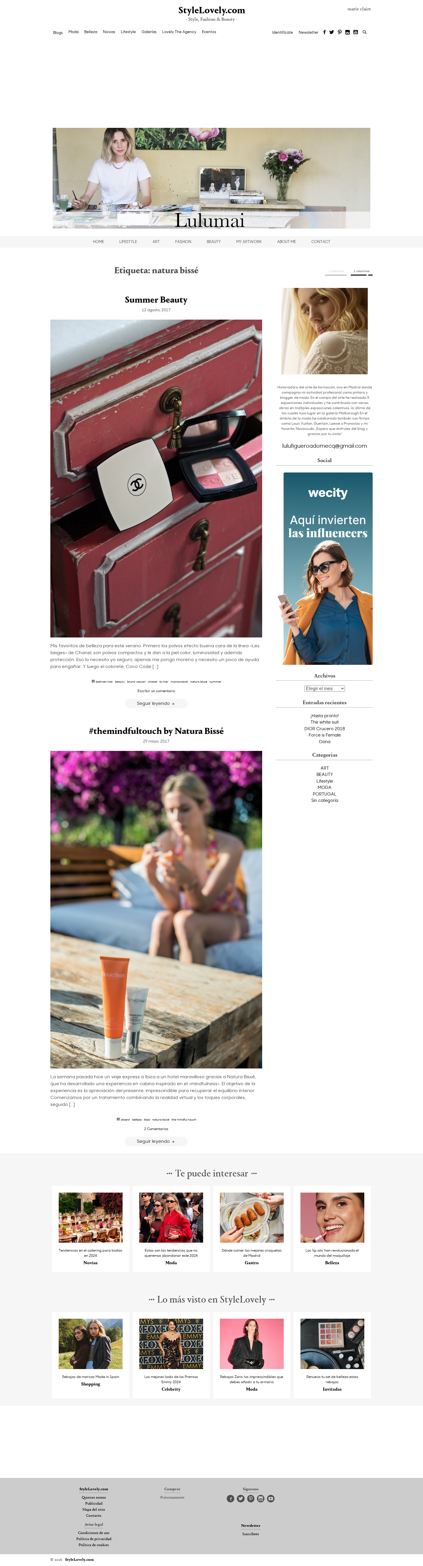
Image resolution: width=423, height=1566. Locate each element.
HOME (98, 241)
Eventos (209, 31)
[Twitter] (331, 32)
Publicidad (93, 1504)
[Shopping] (91, 1367)
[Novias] (91, 1241)
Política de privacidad (93, 1539)
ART (156, 241)
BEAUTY (214, 241)
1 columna (336, 271)
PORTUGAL (324, 794)
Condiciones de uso (93, 1533)
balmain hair (104, 681)
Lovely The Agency (179, 31)
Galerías (149, 31)
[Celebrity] (171, 1367)
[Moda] (171, 1241)
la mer (163, 681)
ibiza (147, 1119)
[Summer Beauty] (156, 478)
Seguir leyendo (154, 703)
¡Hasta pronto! (324, 715)
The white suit (324, 722)
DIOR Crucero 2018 (324, 728)
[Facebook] (324, 32)
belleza (137, 1119)
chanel (152, 681)
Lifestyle (128, 31)
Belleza (90, 31)
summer (215, 681)
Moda (73, 31)
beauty (120, 681)
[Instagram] (348, 32)
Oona (324, 741)
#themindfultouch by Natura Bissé (156, 731)
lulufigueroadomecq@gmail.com (324, 445)
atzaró (125, 1119)
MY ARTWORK (249, 241)
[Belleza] (332, 1241)
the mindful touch (184, 1119)
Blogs (58, 32)
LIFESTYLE (128, 241)
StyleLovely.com (211, 11)
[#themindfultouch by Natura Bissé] (156, 909)
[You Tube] (356, 32)
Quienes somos (94, 1498)
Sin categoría (324, 800)
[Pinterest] (340, 32)
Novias (109, 31)
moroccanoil (179, 681)
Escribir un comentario (156, 690)
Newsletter (309, 32)
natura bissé (198, 681)
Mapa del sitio (93, 1510)
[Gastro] (252, 1241)
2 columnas (362, 271)
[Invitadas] (332, 1367)
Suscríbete (250, 1534)
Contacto (93, 1516)
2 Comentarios (156, 1128)
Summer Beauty (156, 300)
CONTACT (320, 241)
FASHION (183, 241)
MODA (324, 787)
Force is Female (325, 735)
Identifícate (282, 32)
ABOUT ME (286, 241)
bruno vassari (136, 681)
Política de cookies (94, 1545)
